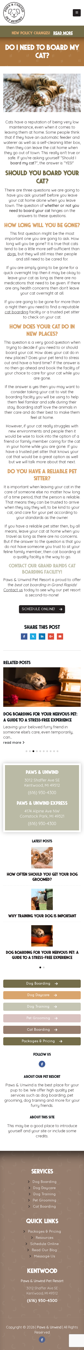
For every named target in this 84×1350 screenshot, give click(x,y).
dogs (11, 253)
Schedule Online (44, 1244)
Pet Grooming (38, 1018)
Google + (51, 636)
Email (60, 636)
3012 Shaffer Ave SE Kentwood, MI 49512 (42, 783)
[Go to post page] (42, 687)
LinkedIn (42, 636)
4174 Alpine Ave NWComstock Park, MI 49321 (42, 814)
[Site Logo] (14, 12)
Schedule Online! (39, 609)
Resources (44, 1237)
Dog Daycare (39, 995)
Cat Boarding (39, 1029)
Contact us (13, 589)
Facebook (24, 636)
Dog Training (39, 1006)
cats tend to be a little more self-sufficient (41, 246)
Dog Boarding (38, 983)
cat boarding (16, 312)
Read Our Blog (44, 1250)
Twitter (33, 636)
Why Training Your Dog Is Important (42, 916)
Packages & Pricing (39, 1041)
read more (12, 742)
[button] (77, 12)
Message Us (44, 1256)
